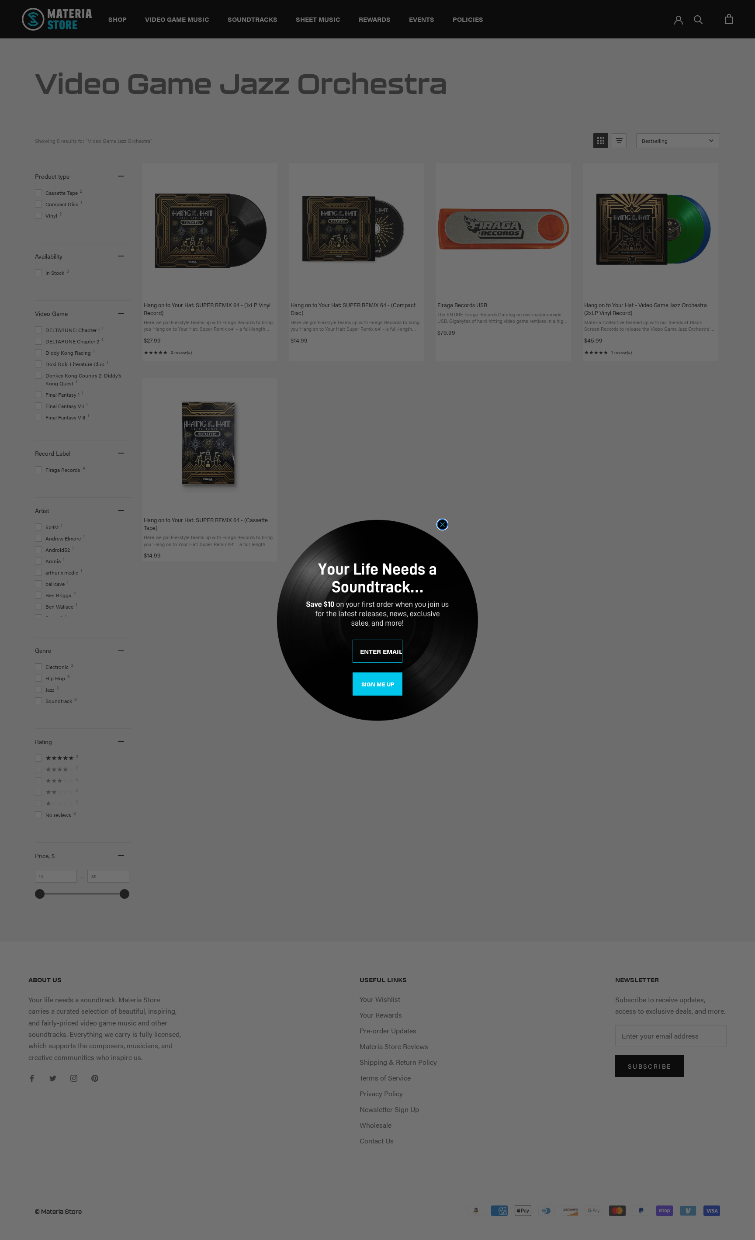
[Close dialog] (442, 525)
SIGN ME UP (377, 684)
